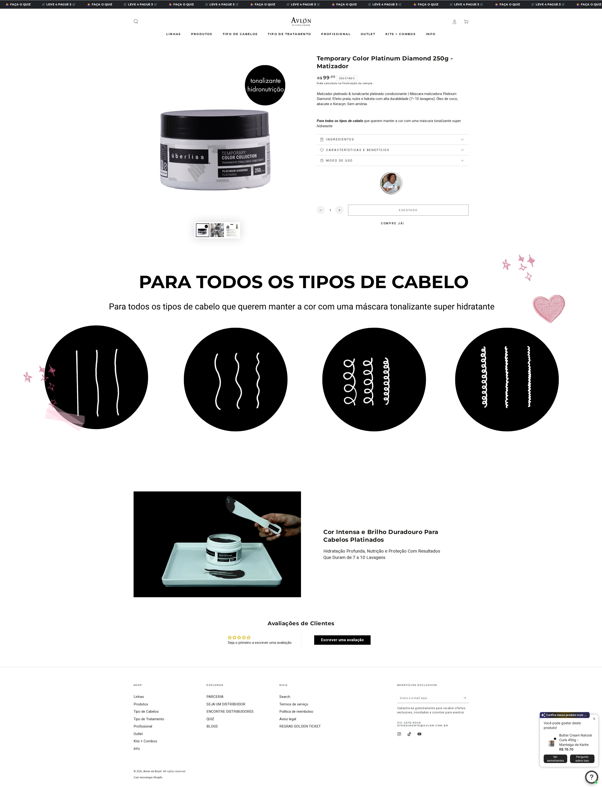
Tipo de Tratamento (149, 719)
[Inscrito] (466, 698)
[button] (136, 22)
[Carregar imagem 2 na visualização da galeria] (217, 230)
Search (284, 697)
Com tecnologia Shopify (148, 777)
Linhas (139, 697)
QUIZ (210, 719)
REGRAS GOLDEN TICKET (300, 726)
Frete (320, 83)
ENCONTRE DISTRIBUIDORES (229, 711)
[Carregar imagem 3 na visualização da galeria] (232, 230)
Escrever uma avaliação (342, 640)
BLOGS (212, 726)
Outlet (138, 734)
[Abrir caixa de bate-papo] (591, 777)
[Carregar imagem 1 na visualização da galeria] (202, 230)
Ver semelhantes (555, 758)
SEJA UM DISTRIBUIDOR (225, 704)
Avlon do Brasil (152, 771)
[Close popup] (594, 718)
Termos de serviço (293, 704)
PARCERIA (214, 697)
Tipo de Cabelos (146, 711)
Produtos (141, 704)
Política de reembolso (296, 711)
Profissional (143, 726)
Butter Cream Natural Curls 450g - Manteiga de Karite (575, 740)
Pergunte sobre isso (582, 758)
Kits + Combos (145, 741)
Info (137, 749)
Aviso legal (287, 719)
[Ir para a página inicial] (301, 21)
